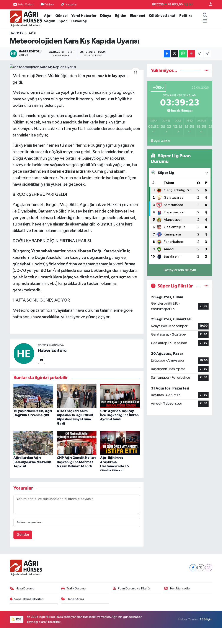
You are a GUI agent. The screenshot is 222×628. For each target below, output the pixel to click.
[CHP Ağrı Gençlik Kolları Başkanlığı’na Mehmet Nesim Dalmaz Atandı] (76, 443)
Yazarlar (71, 4)
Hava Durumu (25, 588)
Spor (63, 21)
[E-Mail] (41, 360)
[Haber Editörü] (23, 353)
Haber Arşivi (75, 599)
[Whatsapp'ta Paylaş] (183, 53)
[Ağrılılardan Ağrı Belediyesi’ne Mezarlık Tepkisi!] (33, 443)
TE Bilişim (206, 619)
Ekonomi (137, 16)
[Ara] (205, 16)
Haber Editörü (52, 350)
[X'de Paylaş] (174, 53)
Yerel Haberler (83, 16)
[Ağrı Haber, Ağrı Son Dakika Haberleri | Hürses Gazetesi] (26, 18)
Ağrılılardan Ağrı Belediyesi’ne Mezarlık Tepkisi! (32, 462)
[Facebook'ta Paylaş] (167, 53)
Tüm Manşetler (180, 588)
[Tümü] (206, 70)
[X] (200, 567)
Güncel (61, 16)
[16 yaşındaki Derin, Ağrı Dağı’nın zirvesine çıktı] (33, 396)
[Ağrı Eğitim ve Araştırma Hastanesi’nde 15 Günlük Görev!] (120, 443)
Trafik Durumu (76, 588)
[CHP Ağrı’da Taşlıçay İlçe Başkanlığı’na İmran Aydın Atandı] (120, 396)
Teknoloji (79, 21)
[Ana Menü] (205, 21)
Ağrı (48, 16)
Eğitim (120, 16)
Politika (186, 16)
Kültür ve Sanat (162, 16)
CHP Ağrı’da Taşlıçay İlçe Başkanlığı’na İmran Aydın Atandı (119, 415)
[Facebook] (193, 567)
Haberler (16, 33)
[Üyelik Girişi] (208, 4)
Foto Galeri (25, 4)
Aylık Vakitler (162, 141)
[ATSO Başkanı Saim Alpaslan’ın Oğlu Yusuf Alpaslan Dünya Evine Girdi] (76, 396)
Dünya (105, 16)
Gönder (22, 535)
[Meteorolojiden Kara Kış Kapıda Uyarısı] (77, 67)
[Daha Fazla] (191, 53)
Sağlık (49, 21)
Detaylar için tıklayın (180, 270)
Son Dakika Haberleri (29, 599)
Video (49, 4)
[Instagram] (208, 567)
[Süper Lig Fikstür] (206, 286)
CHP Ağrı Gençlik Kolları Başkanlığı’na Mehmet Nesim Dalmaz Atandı (76, 462)
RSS (18, 619)
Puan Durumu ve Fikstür (134, 588)
